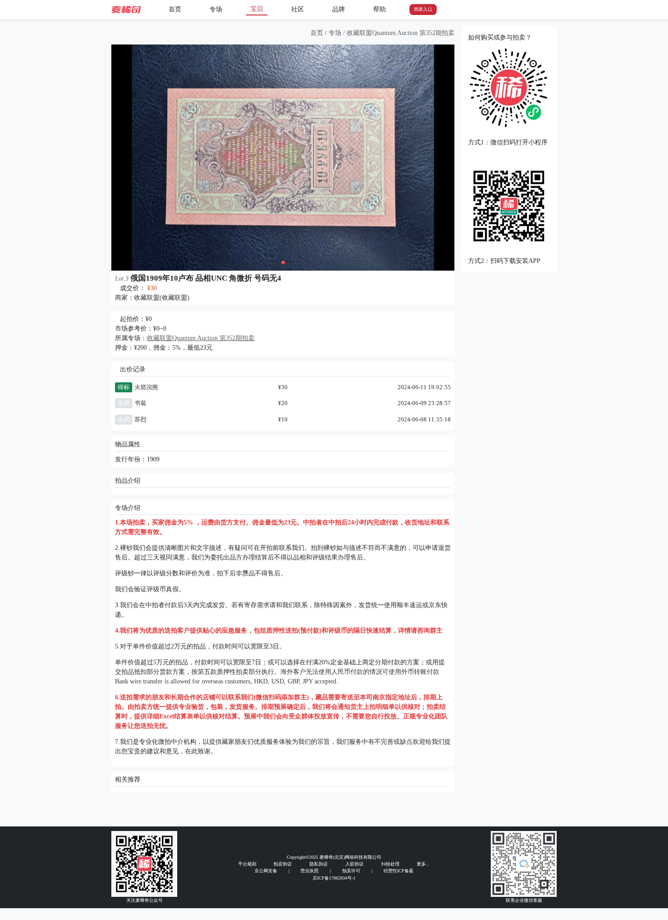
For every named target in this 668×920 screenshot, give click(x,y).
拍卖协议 (283, 863)
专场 (215, 9)
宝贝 (256, 8)
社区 (297, 9)
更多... (423, 863)
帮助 (379, 9)
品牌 (338, 9)
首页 (175, 9)
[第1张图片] (277, 262)
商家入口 (423, 9)
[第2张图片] (283, 262)
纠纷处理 (390, 863)
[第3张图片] (289, 262)
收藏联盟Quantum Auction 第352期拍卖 (400, 33)
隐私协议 (318, 863)
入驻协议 (354, 863)
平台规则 (247, 863)
